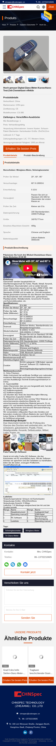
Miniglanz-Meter (32, 530)
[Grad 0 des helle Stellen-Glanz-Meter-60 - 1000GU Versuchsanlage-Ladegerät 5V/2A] (14, 656)
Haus (4, 25)
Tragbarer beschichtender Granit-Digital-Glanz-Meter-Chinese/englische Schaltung (41, 672)
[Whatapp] (19, 564)
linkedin (25, 732)
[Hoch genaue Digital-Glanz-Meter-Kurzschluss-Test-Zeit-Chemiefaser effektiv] (26, 54)
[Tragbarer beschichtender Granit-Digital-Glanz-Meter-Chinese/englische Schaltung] (41, 656)
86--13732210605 (46, 2)
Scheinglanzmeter (13, 530)
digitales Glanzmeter (27, 25)
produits (13, 25)
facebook (31, 732)
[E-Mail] (25, 564)
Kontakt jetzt (28, 572)
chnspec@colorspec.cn (15, 2)
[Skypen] (13, 564)
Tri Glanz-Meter (12, 536)
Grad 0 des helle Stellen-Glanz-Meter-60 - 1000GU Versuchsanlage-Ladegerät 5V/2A (14, 672)
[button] (47, 80)
